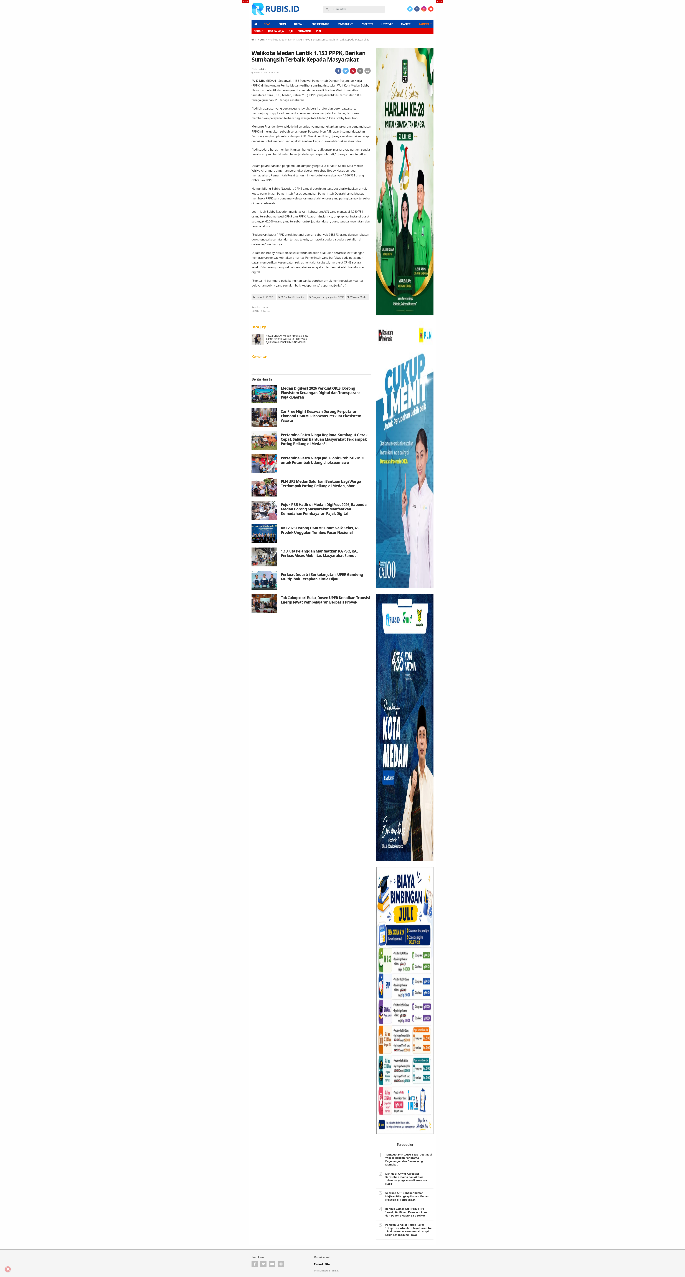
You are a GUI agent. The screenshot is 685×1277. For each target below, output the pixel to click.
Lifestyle (387, 24)
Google (258, 31)
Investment (345, 24)
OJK (291, 31)
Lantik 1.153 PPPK (265, 297)
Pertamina (304, 31)
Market (405, 24)
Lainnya (424, 24)
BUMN (282, 24)
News (267, 24)
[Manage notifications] (8, 1269)
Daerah (298, 24)
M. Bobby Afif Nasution (293, 297)
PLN (318, 31)
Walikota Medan (358, 297)
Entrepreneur (320, 24)
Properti (367, 24)
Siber (328, 1264)
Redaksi (318, 1264)
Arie (265, 307)
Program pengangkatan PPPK (328, 297)
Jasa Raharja (276, 31)
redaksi (262, 69)
